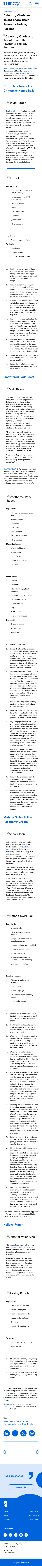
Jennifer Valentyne (27, 73)
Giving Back (33, 1511)
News (6, 1515)
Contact (7, 1519)
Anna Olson (32, 68)
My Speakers (34, 1515)
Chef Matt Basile (10, 469)
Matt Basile (19, 68)
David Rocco (9, 68)
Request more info (21, 1562)
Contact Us (21, 1487)
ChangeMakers (9, 1552)
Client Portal (33, 1519)
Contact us (8, 1404)
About (6, 1511)
